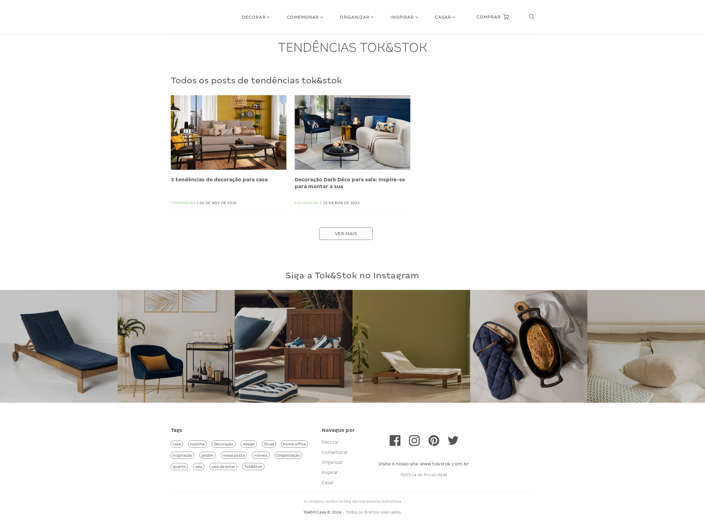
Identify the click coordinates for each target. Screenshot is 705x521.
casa (177, 444)
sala (198, 466)
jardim (207, 455)
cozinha (197, 444)
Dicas (269, 444)
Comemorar (303, 17)
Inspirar (402, 17)
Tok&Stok (253, 466)
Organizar (355, 17)
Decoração (224, 444)
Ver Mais (346, 233)
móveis (261, 455)
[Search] (531, 17)
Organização (288, 455)
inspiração (182, 455)
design (249, 444)
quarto (179, 466)
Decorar (254, 17)
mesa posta (234, 455)
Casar (443, 17)
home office (294, 444)
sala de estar (223, 466)
